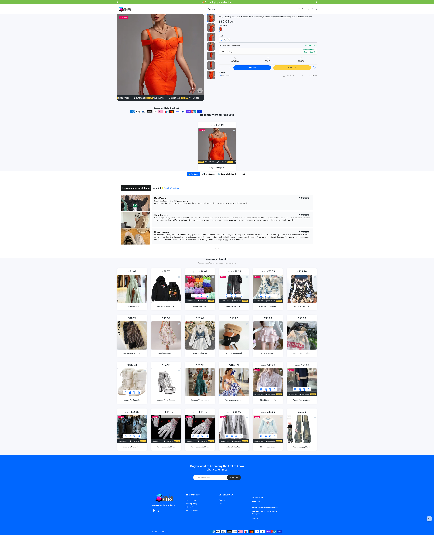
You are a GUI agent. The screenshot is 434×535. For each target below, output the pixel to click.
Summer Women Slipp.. (132, 447)
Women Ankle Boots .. (166, 400)
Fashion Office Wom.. (233, 447)
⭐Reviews (193, 174)
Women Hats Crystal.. (234, 353)
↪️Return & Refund (227, 174)
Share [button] (223, 72)
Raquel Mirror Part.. (302, 306)
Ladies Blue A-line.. (132, 306)
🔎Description (208, 174)
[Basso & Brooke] (125, 9)
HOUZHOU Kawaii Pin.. (268, 353)
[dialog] (303, 9)
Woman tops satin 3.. (233, 400)
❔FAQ (242, 174)
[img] (158, 188)
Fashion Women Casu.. (302, 400)
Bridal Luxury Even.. (166, 353)
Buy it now (292, 68)
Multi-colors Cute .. (200, 306)
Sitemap (255, 518)
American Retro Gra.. (234, 306)
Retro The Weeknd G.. (166, 306)
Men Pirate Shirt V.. (268, 400)
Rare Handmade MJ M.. (166, 447)
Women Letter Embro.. (302, 353)
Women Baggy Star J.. (301, 447)
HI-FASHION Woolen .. (132, 353)
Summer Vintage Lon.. (200, 400)
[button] (117, 2)
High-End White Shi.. (200, 353)
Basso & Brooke (163, 532)
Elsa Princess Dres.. (268, 447)
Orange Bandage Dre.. (217, 167)
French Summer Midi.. (268, 306)
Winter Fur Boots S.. (132, 400)
